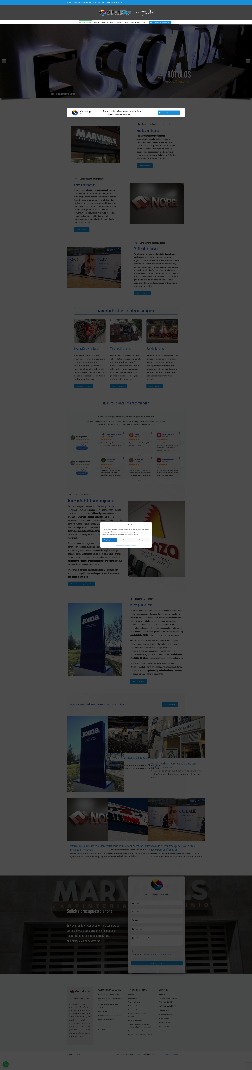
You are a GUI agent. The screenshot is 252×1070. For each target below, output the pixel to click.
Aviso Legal (133, 545)
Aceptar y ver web (110, 540)
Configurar (142, 540)
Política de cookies (120, 545)
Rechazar (126, 540)
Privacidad (127, 545)
